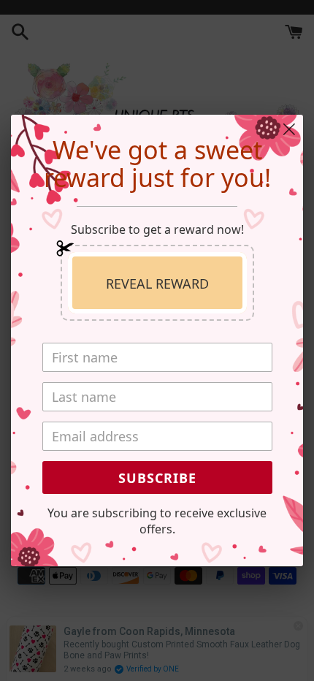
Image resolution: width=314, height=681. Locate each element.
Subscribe (157, 478)
